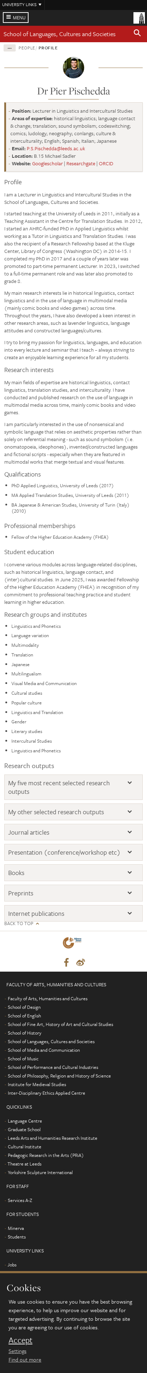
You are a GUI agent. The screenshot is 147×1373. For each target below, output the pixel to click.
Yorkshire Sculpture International (40, 1172)
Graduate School (24, 1129)
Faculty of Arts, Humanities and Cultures (47, 998)
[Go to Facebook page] (66, 962)
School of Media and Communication (44, 1050)
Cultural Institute (24, 1146)
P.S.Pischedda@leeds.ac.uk (56, 148)
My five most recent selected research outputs (59, 787)
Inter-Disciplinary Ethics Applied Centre (46, 1092)
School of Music (23, 1058)
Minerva (16, 1228)
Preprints (20, 893)
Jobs (11, 1264)
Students (17, 1236)
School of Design (24, 1007)
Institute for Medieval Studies (37, 1084)
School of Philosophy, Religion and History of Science (59, 1075)
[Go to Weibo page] (80, 962)
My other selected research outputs (56, 811)
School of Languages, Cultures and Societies (60, 33)
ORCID (106, 163)
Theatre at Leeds (24, 1163)
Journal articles (28, 832)
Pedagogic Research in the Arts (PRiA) (46, 1155)
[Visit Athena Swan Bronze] (73, 944)
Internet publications (36, 913)
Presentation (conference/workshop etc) (64, 852)
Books (16, 872)
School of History (24, 1032)
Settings (17, 1351)
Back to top (18, 923)
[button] (137, 34)
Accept (20, 1340)
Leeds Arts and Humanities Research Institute (52, 1138)
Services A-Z (20, 1200)
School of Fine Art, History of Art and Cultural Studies (60, 1024)
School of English (24, 1015)
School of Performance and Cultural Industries (53, 1067)
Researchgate (80, 163)
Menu (19, 17)
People (27, 47)
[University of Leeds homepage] (139, 17)
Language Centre (25, 1120)
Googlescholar (47, 163)
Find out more (25, 1359)
